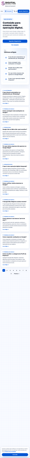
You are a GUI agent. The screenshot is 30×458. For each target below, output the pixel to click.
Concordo (15, 454)
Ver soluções (15, 45)
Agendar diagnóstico (23, 11)
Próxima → (16, 273)
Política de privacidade (10, 451)
